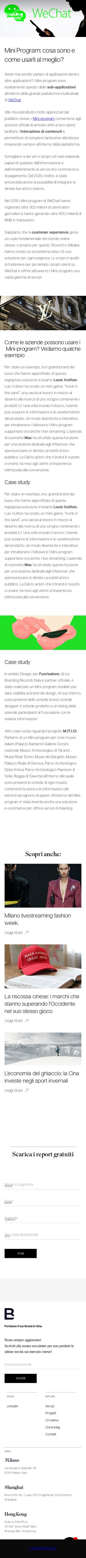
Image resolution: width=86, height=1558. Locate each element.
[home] (14, 16)
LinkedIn (12, 1406)
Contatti (50, 1434)
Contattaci (43, 1548)
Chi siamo (52, 1420)
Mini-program (44, 119)
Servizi (49, 1406)
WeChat (14, 100)
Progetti (50, 1413)
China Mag (52, 1427)
